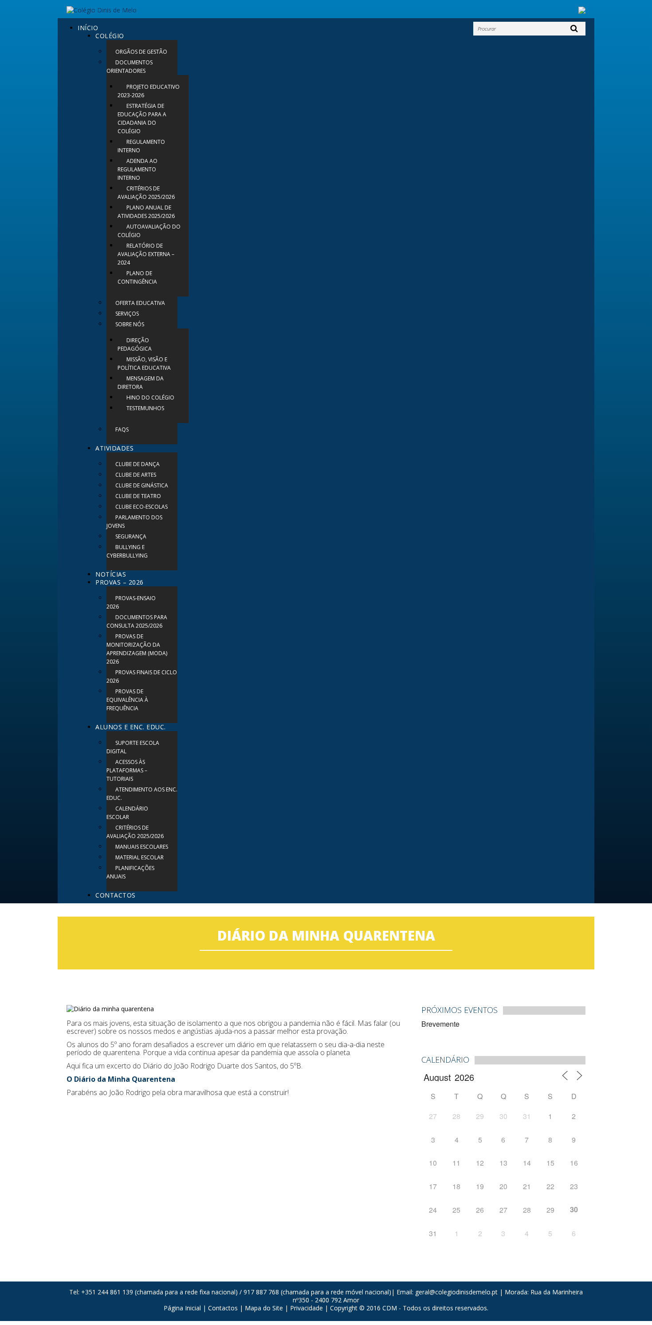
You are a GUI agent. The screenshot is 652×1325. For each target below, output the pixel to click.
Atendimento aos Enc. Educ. (141, 794)
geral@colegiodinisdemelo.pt (456, 1292)
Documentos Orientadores (129, 67)
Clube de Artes (135, 475)
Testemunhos (145, 408)
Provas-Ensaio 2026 (131, 602)
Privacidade (306, 1308)
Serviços (127, 313)
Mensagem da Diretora (141, 383)
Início (88, 28)
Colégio (109, 36)
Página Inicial (182, 1308)
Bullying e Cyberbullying (127, 551)
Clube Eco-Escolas (141, 506)
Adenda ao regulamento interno (137, 169)
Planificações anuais (130, 872)
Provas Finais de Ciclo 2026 (141, 676)
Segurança (130, 536)
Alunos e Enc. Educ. (130, 727)
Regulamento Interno (141, 146)
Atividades (114, 448)
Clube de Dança (137, 464)
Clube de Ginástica (141, 485)
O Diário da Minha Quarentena (121, 1079)
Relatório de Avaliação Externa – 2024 (146, 254)
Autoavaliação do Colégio (149, 231)
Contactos (115, 895)
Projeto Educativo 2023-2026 (149, 91)
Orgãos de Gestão (141, 51)
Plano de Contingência (137, 277)
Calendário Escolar (127, 813)
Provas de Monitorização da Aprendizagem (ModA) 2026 (136, 649)
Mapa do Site (264, 1308)
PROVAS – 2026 (119, 582)
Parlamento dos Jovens (134, 522)
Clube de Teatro (138, 496)
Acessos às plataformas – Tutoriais (126, 770)
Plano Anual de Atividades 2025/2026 (146, 212)
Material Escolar (139, 857)
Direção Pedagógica (135, 344)
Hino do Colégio (150, 397)
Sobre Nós (129, 324)
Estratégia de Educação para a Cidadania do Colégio (142, 118)
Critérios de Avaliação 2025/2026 (146, 193)
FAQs (122, 429)
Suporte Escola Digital (132, 747)
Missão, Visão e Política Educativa (144, 364)
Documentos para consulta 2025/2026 (136, 621)
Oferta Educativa (140, 303)
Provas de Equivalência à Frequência (127, 700)
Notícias (110, 574)
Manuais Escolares (141, 846)
